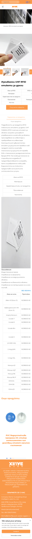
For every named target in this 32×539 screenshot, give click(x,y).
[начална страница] (14, 7)
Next (30, 71)
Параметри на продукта (16, 117)
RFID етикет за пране (16, 26)
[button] (7, 458)
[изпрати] (17, 2)
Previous (1, 71)
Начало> (5, 26)
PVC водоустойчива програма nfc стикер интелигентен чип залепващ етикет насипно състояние (16, 440)
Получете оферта (17, 107)
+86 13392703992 (10, 512)
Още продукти (16, 121)
